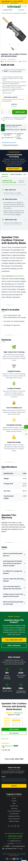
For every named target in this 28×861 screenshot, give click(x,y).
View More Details (7, 93)
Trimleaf (9, 854)
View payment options (16, 71)
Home (3, 13)
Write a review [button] (14, 729)
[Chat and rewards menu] (25, 430)
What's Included (15, 174)
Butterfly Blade (18, 276)
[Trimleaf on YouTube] (12, 826)
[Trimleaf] (14, 6)
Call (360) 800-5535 (14, 640)
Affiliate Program (14, 821)
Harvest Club (19, 119)
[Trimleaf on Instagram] (15, 826)
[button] (7, 720)
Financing (14, 808)
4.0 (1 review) (11, 59)
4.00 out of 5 (18, 713)
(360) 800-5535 (8, 129)
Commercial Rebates (14, 811)
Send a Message (14, 645)
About (14, 798)
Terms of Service (20, 854)
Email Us (24, 129)
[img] (5, 743)
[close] (26, 2)
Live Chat (10, 843)
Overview (4, 174)
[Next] (18, 44)
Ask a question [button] (14, 733)
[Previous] (10, 44)
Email (4, 776)
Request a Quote (13, 169)
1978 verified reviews (19, 846)
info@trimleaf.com (15, 841)
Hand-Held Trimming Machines (13, 13)
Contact (14, 801)
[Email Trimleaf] (18, 826)
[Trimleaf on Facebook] (9, 826)
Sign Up (14, 786)
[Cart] (25, 6)
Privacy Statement (14, 819)
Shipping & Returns (14, 816)
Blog (14, 803)
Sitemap (13, 854)
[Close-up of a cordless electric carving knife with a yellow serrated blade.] (14, 29)
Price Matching (14, 814)
